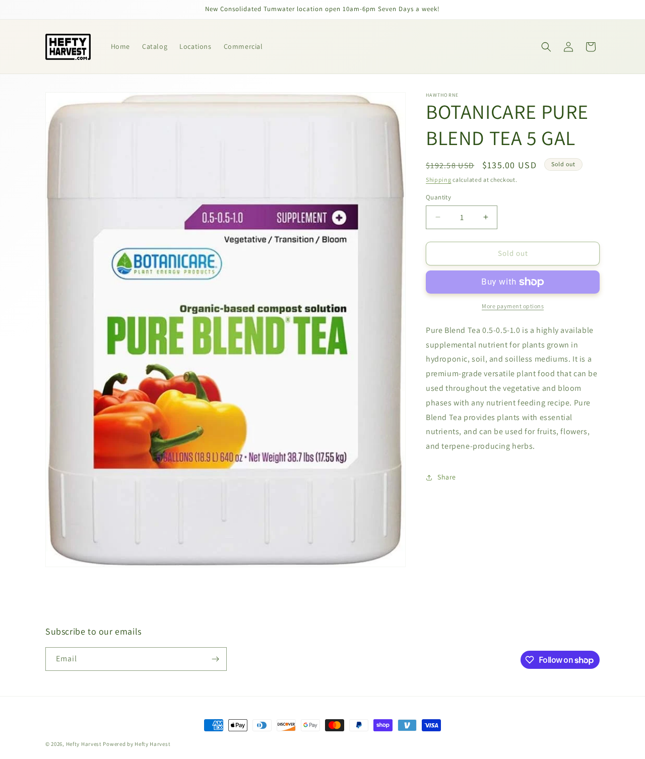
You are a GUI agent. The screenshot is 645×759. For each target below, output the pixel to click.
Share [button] (446, 476)
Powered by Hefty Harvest (136, 743)
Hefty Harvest (84, 743)
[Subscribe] (215, 659)
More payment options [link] (513, 306)
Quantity (438, 197)
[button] (546, 47)
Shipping (439, 179)
